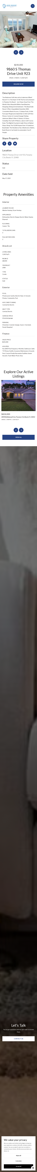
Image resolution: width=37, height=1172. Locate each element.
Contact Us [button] (18, 1039)
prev (16, 52)
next (21, 52)
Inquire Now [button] (18, 84)
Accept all (18, 1166)
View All (18, 437)
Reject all (18, 1155)
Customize (18, 1161)
